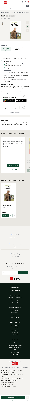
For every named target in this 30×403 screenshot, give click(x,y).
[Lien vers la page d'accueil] (5, 2)
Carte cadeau (15, 310)
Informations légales (15, 342)
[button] (15, 123)
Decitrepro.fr (15, 332)
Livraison (15, 293)
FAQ (15, 246)
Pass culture (15, 315)
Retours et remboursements (15, 297)
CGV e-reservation (15, 352)
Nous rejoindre (15, 330)
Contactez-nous (15, 256)
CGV (15, 349)
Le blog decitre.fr (15, 317)
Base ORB (15, 334)
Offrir (13, 400)
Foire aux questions (15, 290)
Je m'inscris (23, 272)
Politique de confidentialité (15, 345)
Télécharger (5, 215)
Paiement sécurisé (15, 295)
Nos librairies (15, 327)
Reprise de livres (15, 312)
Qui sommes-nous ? (15, 325)
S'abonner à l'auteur (13, 165)
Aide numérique (15, 300)
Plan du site (15, 354)
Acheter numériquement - (13, 397)
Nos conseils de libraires (15, 237)
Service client (15, 302)
